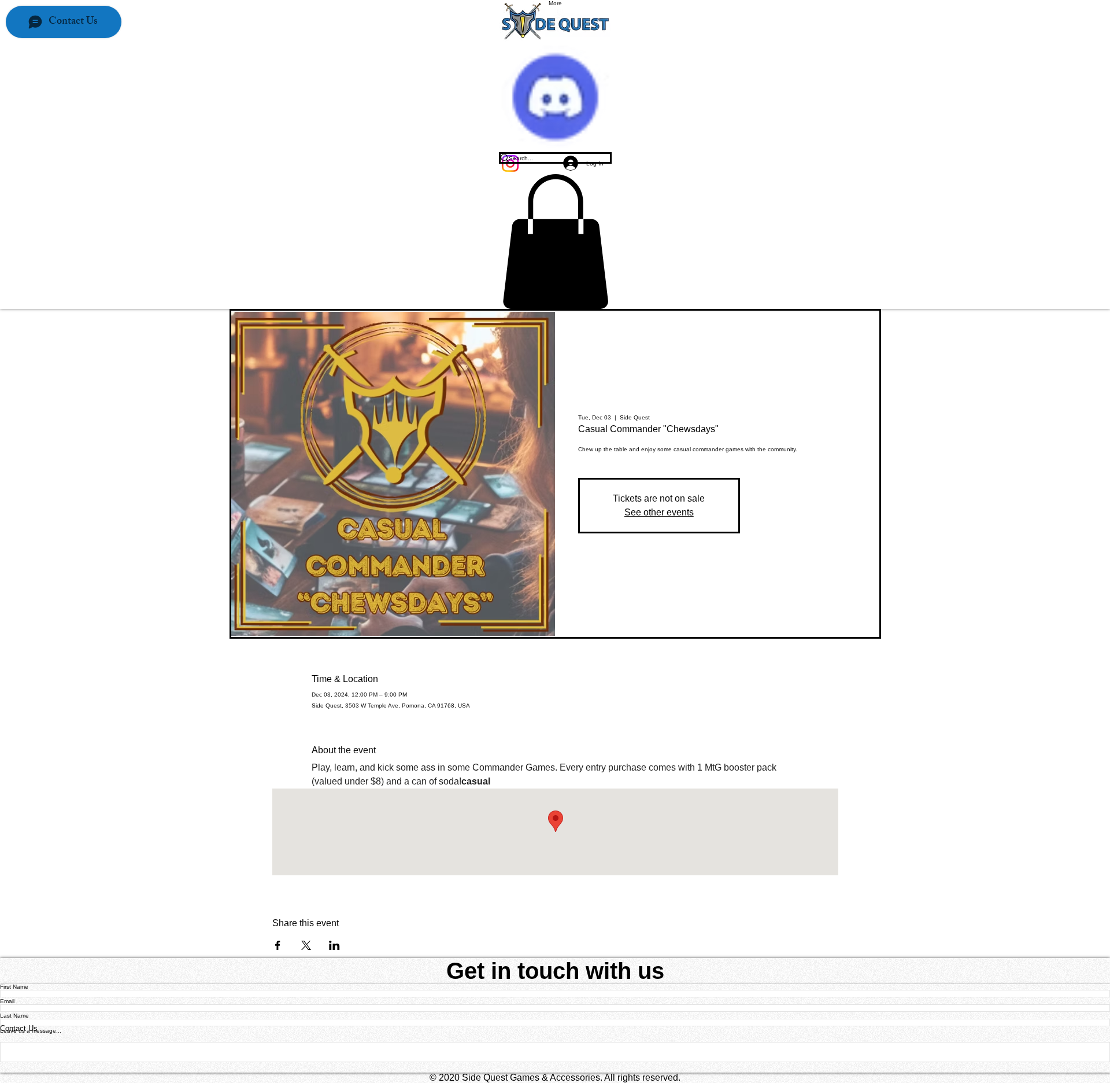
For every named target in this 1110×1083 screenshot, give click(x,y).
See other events (659, 512)
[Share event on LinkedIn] (334, 945)
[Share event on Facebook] (277, 945)
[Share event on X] (306, 945)
